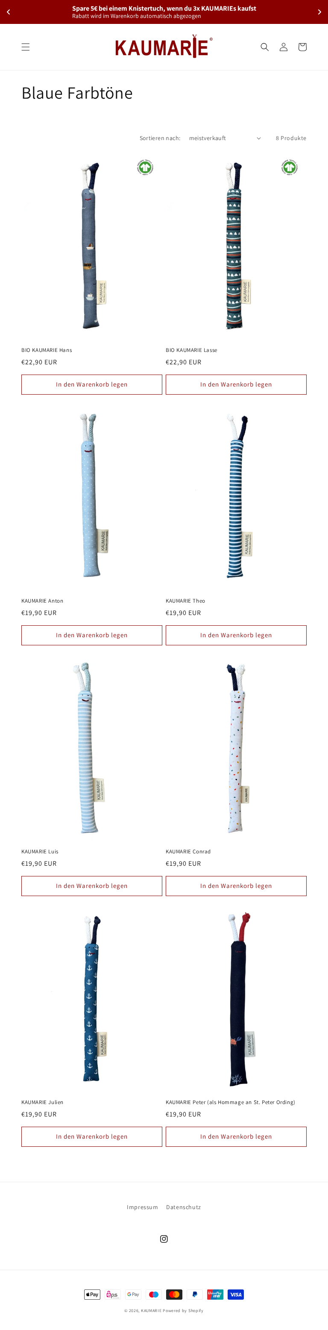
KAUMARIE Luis (40, 851)
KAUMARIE (151, 1310)
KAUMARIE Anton (42, 601)
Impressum (142, 1207)
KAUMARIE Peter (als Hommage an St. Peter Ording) (231, 1102)
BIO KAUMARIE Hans (46, 350)
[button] (25, 47)
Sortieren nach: (160, 138)
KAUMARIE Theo (185, 601)
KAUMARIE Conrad (188, 851)
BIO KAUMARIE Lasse (191, 350)
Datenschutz (183, 1207)
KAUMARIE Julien (42, 1102)
